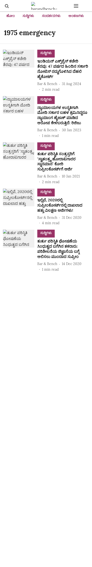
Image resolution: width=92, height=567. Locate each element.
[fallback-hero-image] (20, 71)
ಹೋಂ (10, 16)
